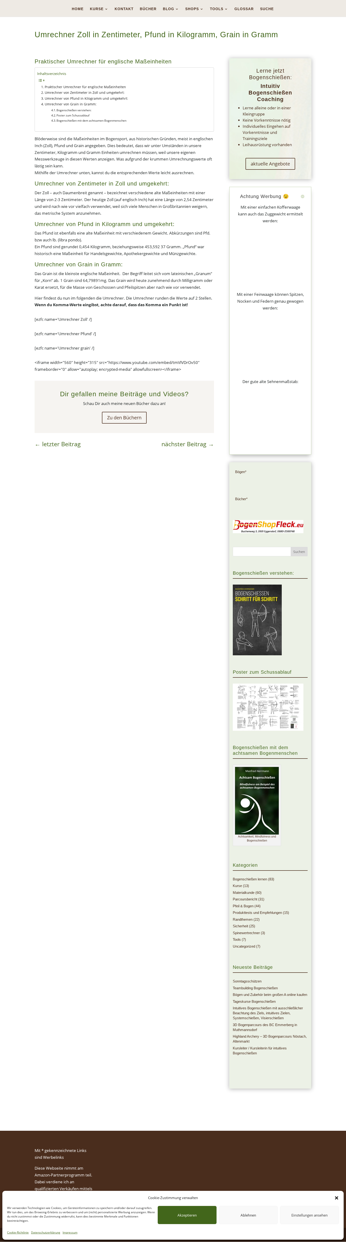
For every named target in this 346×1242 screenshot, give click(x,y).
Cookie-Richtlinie (18, 1232)
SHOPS (192, 9)
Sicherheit (240, 926)
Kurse (237, 886)
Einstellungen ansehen (309, 1215)
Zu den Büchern (124, 417)
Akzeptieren (187, 1215)
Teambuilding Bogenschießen (255, 988)
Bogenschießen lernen (250, 879)
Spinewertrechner (246, 933)
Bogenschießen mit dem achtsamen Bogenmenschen (91, 121)
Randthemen (243, 919)
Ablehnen (248, 1215)
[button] (336, 1198)
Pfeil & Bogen (243, 906)
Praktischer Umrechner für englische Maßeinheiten (85, 87)
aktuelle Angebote (270, 164)
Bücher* (241, 499)
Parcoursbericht (245, 899)
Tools (237, 939)
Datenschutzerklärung (45, 1232)
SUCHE (267, 9)
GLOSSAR (244, 9)
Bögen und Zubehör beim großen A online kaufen (270, 995)
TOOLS (216, 9)
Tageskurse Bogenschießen (254, 1001)
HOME (78, 9)
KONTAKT (124, 9)
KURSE (97, 9)
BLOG (168, 9)
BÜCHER (148, 9)
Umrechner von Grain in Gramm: (71, 104)
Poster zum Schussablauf (72, 115)
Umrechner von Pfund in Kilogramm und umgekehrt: (86, 98)
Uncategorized (244, 946)
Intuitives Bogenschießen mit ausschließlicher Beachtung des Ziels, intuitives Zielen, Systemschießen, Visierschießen (268, 1013)
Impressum (70, 1232)
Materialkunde (243, 893)
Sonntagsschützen (247, 981)
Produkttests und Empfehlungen (257, 913)
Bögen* (240, 472)
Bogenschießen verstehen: (73, 110)
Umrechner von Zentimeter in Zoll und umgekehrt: (85, 92)
